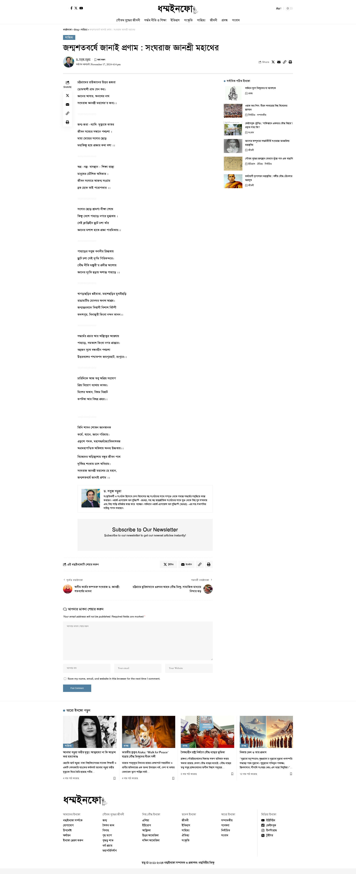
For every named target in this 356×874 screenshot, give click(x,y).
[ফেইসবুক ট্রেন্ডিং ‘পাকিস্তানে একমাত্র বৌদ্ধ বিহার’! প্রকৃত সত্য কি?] (233, 128)
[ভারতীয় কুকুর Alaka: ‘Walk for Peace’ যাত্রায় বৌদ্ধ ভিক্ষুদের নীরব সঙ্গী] (148, 732)
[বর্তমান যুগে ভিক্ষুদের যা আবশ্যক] (233, 93)
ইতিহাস (251, 163)
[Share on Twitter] (273, 62)
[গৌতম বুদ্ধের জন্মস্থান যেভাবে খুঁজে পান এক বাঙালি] (233, 164)
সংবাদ (251, 132)
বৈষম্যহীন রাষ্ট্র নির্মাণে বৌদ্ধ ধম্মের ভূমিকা (203, 752)
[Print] (290, 62)
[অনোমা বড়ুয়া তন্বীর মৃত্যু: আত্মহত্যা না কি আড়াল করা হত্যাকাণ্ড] (89, 732)
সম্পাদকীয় (261, 114)
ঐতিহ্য (260, 163)
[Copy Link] (284, 62)
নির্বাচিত (251, 114)
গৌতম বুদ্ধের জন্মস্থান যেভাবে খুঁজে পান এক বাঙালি (269, 158)
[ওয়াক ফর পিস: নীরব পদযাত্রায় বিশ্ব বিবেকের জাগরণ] (233, 111)
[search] (271, 8)
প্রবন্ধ (250, 93)
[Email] (278, 62)
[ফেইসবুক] (71, 8)
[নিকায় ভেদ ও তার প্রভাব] (266, 732)
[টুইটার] (75, 8)
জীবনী (251, 150)
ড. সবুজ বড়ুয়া (83, 59)
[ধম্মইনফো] (177, 8)
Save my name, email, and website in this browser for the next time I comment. (114, 678)
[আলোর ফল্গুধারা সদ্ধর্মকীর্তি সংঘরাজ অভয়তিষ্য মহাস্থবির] (233, 146)
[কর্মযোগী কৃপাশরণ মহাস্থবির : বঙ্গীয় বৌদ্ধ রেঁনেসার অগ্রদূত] (233, 181)
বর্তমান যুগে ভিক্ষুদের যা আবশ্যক (260, 88)
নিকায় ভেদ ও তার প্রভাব (253, 752)
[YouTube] (81, 8)
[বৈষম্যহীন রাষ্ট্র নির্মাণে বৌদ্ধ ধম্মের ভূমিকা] (207, 732)
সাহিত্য (69, 37)
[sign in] (66, 8)
